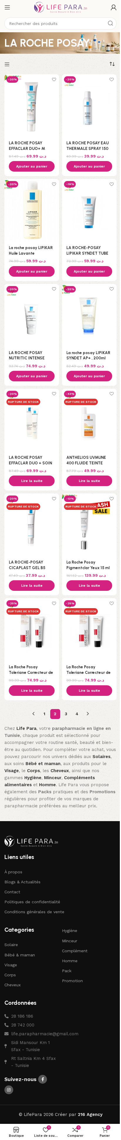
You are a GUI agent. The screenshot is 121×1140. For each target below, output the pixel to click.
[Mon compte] (114, 7)
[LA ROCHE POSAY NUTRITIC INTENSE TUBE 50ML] (31, 315)
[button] (32, 166)
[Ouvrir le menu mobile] (7, 7)
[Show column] (7, 64)
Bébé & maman (19, 955)
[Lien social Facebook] (42, 1079)
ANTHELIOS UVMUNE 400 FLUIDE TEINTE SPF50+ (86, 463)
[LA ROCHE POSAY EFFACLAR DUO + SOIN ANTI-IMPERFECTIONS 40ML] (31, 420)
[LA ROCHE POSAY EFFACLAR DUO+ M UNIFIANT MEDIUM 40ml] (31, 105)
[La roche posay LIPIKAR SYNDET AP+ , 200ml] (89, 315)
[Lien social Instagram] (8, 1089)
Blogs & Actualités (22, 881)
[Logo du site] (60, 7)
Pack (66, 970)
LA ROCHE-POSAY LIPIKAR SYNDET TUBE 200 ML (87, 253)
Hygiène (69, 930)
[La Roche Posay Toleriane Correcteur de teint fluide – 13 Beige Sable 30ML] (31, 629)
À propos (13, 872)
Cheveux (12, 984)
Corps (10, 974)
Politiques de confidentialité (32, 901)
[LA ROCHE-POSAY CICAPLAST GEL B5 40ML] (31, 524)
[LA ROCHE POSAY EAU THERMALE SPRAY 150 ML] (89, 105)
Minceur (69, 940)
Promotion (72, 980)
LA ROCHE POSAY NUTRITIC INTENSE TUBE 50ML (27, 358)
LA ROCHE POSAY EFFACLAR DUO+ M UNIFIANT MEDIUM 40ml (32, 148)
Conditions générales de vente (34, 911)
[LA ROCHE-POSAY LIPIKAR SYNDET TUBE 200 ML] (89, 210)
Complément (75, 950)
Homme (70, 960)
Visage (10, 965)
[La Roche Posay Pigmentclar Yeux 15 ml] (89, 524)
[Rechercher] (110, 23)
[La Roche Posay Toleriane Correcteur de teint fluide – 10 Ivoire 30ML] (89, 629)
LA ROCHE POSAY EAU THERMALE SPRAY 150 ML (87, 148)
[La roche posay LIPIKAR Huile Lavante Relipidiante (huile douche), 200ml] (31, 210)
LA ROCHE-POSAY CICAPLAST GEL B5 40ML (27, 568)
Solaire (11, 944)
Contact (12, 891)
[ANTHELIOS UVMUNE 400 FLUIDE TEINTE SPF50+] (89, 420)
